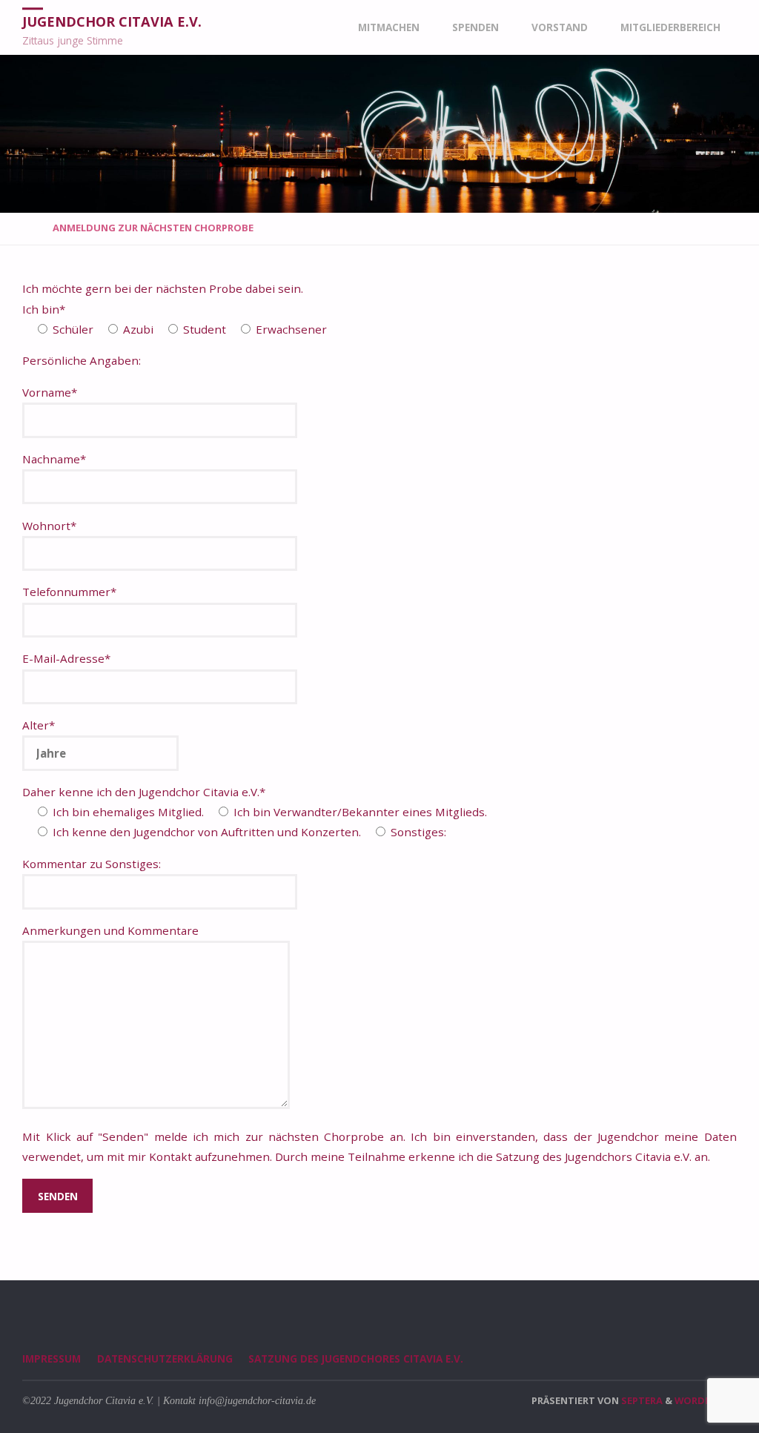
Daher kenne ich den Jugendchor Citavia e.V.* (143, 791)
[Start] (28, 227)
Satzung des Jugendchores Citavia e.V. (355, 1358)
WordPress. (706, 1400)
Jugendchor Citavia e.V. (112, 21)
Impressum (51, 1358)
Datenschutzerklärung (165, 1358)
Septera (641, 1400)
